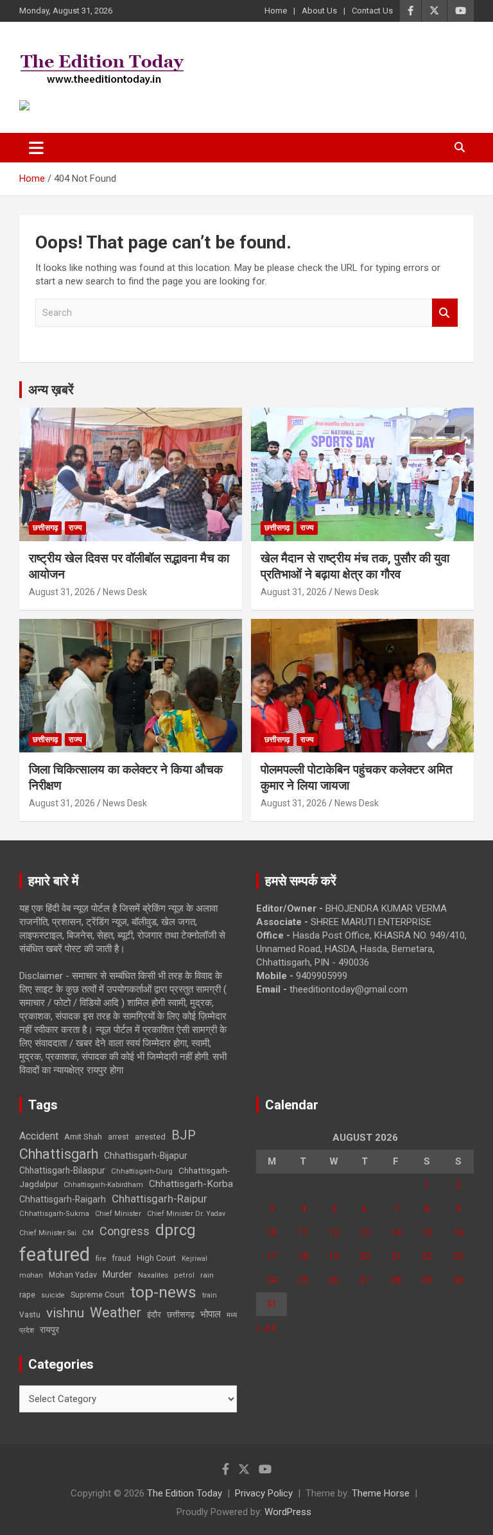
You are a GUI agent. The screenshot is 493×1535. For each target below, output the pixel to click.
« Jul (265, 1327)
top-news (163, 1292)
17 (271, 1256)
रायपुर (49, 1329)
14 (396, 1232)
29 (427, 1280)
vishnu (65, 1313)
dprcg (175, 1230)
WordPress (287, 1512)
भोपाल (210, 1314)
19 (334, 1256)
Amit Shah (83, 1136)
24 (271, 1280)
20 (364, 1256)
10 (271, 1232)
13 (364, 1232)
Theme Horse (381, 1493)
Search (445, 313)
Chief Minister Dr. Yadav (186, 1214)
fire (101, 1258)
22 (427, 1256)
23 (458, 1256)
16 (458, 1232)
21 (396, 1256)
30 (458, 1280)
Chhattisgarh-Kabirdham (103, 1185)
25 (303, 1280)
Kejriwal (194, 1258)
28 (396, 1280)
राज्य (75, 527)
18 (303, 1256)
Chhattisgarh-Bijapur (145, 1155)
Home (275, 10)
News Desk (125, 592)
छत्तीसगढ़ (45, 527)
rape (27, 1294)
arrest (118, 1136)
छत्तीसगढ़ (181, 1314)
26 (334, 1280)
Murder (117, 1274)
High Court (156, 1258)
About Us (319, 10)
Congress (124, 1231)
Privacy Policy (264, 1493)
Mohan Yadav (73, 1274)
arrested (150, 1136)
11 (303, 1232)
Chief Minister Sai (47, 1233)
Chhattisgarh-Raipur (159, 1198)
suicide (53, 1295)
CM (88, 1232)
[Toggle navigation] (36, 147)
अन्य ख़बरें (51, 389)
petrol (184, 1275)
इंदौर (154, 1314)
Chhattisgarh (58, 1154)
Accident (38, 1136)
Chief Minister (118, 1214)
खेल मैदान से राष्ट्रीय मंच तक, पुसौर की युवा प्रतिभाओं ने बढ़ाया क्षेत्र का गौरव (355, 566)
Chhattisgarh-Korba (191, 1184)
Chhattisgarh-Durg (142, 1170)
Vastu (29, 1314)
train (209, 1295)
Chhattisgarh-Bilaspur (62, 1170)
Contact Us (372, 10)
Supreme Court (98, 1294)
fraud (121, 1258)
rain (207, 1274)
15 (427, 1232)
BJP (183, 1135)
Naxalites (153, 1274)
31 (271, 1304)
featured (54, 1254)
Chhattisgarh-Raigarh (62, 1199)
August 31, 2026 (62, 592)
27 (364, 1280)
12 (334, 1232)
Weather (115, 1313)
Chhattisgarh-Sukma (54, 1214)
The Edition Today (184, 1493)
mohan (31, 1275)
